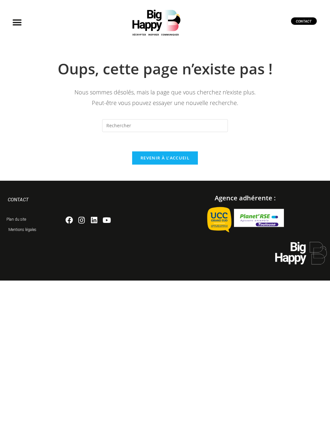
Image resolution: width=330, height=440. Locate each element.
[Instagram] (82, 220)
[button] (17, 22)
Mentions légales (22, 229)
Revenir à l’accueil (165, 158)
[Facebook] (69, 220)
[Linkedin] (94, 220)
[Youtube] (106, 220)
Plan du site (16, 219)
